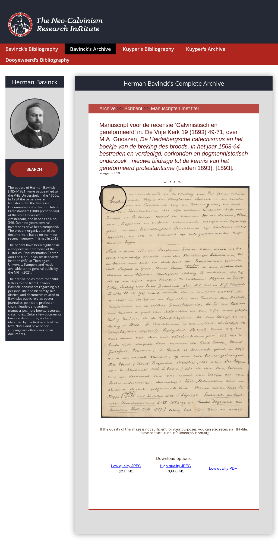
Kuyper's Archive (205, 49)
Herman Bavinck (35, 82)
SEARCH (34, 169)
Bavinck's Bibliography (31, 49)
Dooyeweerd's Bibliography (37, 60)
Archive (107, 108)
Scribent (133, 108)
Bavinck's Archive (90, 49)
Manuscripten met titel (175, 108)
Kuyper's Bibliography (148, 49)
